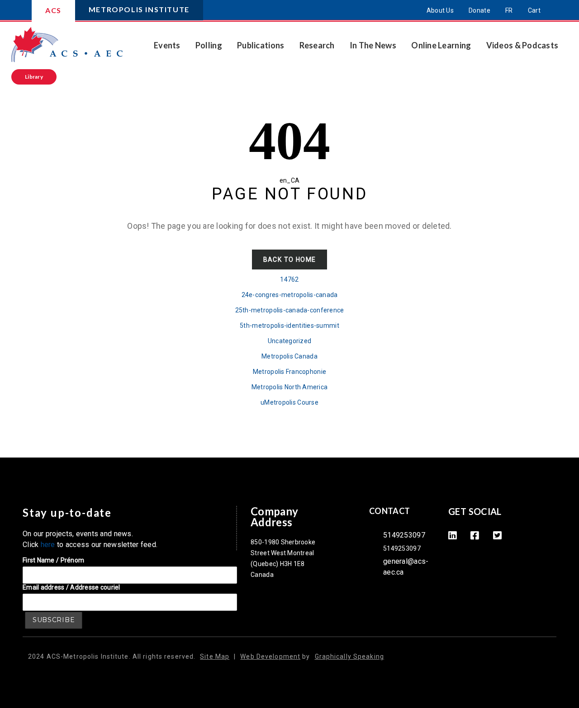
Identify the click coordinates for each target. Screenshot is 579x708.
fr (509, 10)
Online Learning (441, 45)
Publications (260, 45)
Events (167, 45)
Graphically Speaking (349, 656)
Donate (479, 10)
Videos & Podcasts (522, 45)
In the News (373, 45)
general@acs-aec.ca (405, 566)
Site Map (214, 656)
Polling (208, 45)
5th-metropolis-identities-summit (289, 325)
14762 (289, 279)
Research (317, 45)
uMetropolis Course (289, 402)
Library (34, 76)
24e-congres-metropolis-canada (290, 294)
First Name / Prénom (53, 560)
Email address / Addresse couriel (71, 587)
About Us (440, 10)
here (48, 544)
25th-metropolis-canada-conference (289, 310)
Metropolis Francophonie (289, 371)
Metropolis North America (289, 387)
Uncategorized (290, 341)
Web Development (270, 656)
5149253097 (404, 535)
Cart (534, 10)
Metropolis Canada (289, 356)
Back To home (289, 259)
